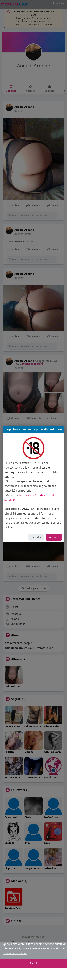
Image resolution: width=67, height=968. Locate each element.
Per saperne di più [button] (15, 953)
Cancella (36, 537)
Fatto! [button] (33, 963)
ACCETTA (53, 537)
